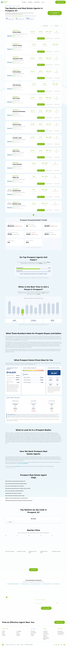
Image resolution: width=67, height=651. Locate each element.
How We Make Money (46, 639)
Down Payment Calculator (36, 583)
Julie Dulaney (17, 85)
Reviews (45, 635)
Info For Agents (61, 632)
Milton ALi (16, 177)
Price (53, 25)
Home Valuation (56, 583)
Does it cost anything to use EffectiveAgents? (14, 490)
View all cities (33, 628)
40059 (10, 521)
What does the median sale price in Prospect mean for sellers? (18, 488)
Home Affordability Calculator (13, 583)
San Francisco (33, 632)
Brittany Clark (17, 204)
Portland (18, 635)
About (43, 2)
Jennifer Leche (17, 138)
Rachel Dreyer (17, 124)
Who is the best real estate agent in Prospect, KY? (15, 481)
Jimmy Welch (17, 32)
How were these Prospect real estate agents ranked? (16, 483)
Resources (45, 636)
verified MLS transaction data (17, 15)
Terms (18, 644)
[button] (31, 215)
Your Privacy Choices (29, 644)
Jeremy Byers (17, 72)
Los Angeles (18, 631)
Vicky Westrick (17, 164)
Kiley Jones (16, 151)
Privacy (22, 644)
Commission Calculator (24, 583)
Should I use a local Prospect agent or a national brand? (16, 498)
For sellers (45, 631)
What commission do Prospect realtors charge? (14, 495)
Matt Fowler (16, 98)
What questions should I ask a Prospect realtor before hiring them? (18, 500)
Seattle (32, 635)
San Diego (33, 631)
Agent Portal (60, 631)
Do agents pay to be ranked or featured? (13, 493)
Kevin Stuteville (17, 466)
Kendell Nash (17, 190)
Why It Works (37, 2)
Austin (3, 632)
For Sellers (24, 2)
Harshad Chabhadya (19, 111)
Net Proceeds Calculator (47, 583)
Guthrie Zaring (17, 45)
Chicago (3, 635)
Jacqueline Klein (18, 58)
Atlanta (3, 631)
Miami (17, 632)
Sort (41, 25)
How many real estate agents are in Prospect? (14, 486)
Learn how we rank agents (22, 463)
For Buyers (30, 2)
